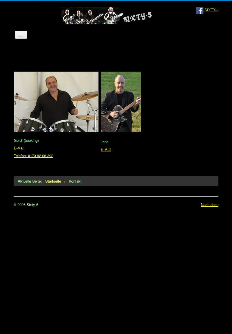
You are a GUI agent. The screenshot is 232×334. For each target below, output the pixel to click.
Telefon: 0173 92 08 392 (33, 155)
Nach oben (209, 204)
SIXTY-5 (210, 9)
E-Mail (19, 148)
